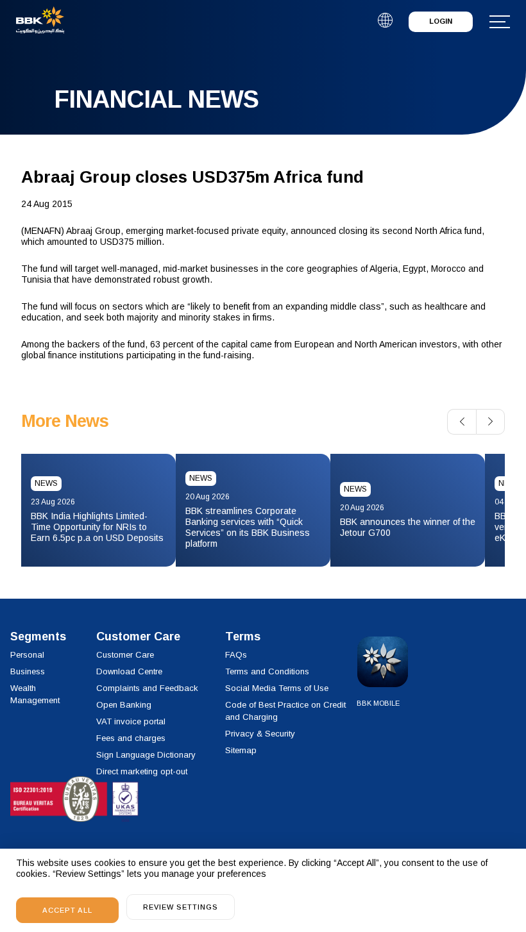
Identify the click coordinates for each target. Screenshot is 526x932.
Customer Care (125, 655)
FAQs (236, 655)
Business (27, 671)
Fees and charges (130, 738)
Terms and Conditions (267, 671)
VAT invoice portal (130, 721)
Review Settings (180, 907)
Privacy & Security (260, 733)
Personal (27, 655)
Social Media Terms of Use (276, 688)
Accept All (67, 910)
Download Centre (129, 671)
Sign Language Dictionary (146, 755)
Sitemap (241, 750)
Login (440, 21)
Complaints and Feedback (147, 688)
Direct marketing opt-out (141, 771)
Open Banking (123, 705)
